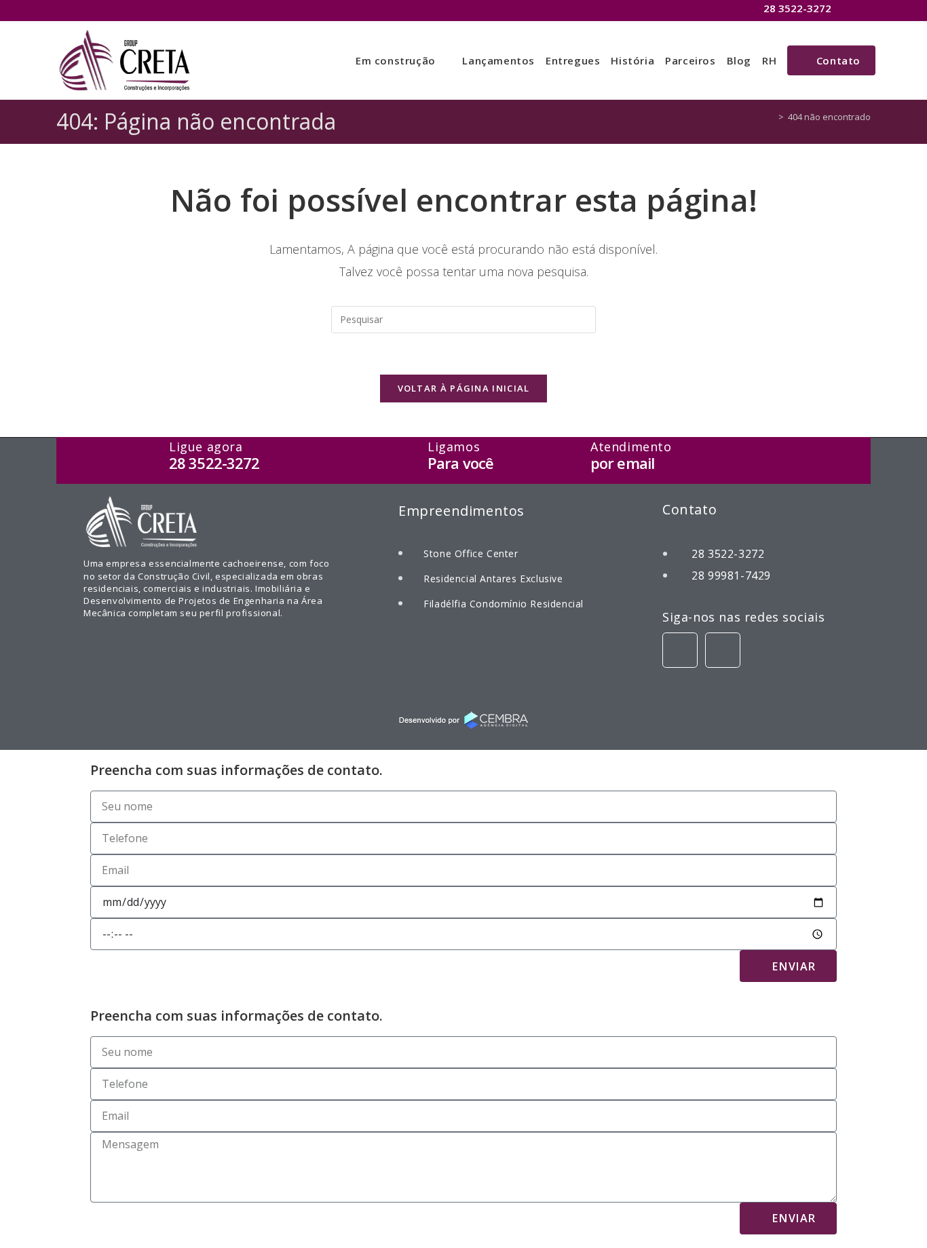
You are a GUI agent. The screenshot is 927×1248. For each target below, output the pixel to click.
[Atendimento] (568, 461)
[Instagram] (722, 650)
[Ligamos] (405, 461)
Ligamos (454, 446)
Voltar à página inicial (464, 388)
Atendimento (631, 446)
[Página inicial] (771, 117)
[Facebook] (680, 650)
